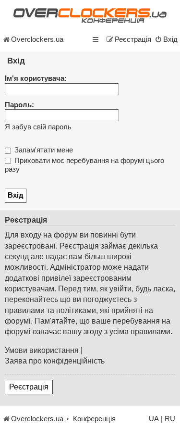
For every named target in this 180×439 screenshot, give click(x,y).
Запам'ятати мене (42, 150)
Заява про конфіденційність (55, 361)
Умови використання (42, 350)
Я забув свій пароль (38, 127)
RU (170, 419)
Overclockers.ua (37, 39)
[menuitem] (166, 39)
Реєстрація (28, 387)
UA (154, 419)
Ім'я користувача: (36, 78)
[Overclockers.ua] (90, 15)
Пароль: (19, 105)
